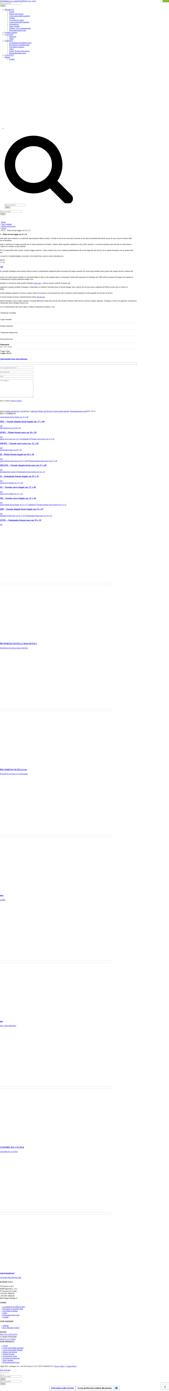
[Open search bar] (39, 203)
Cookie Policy (71, 1366)
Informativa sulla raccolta (62, 1388)
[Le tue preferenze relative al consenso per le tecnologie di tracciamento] (165, 1387)
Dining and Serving (12, 411)
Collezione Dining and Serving (41, 411)
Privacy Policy (16, 401)
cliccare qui (40, 297)
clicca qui (37, 283)
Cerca (3, 6)
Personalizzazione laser (78, 411)
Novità (22, 411)
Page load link (5, 1370)
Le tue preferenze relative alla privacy (95, 1388)
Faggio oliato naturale (61, 411)
